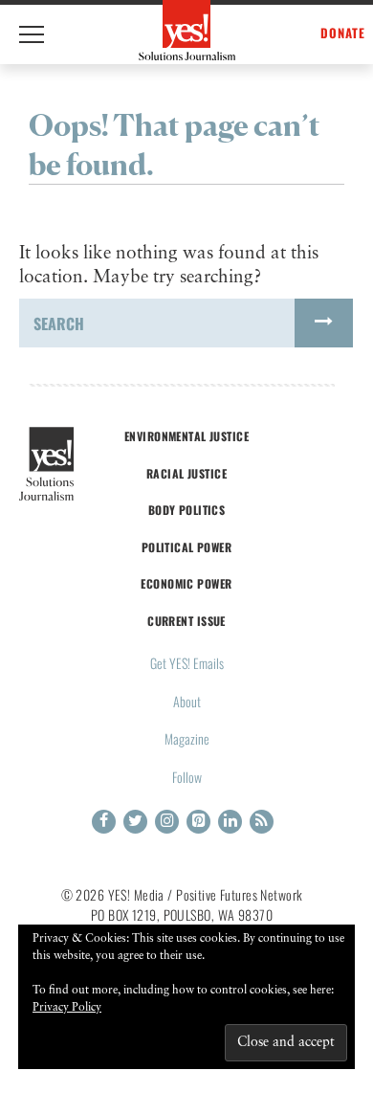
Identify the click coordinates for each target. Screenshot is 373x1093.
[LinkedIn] (230, 822)
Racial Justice (186, 473)
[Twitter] (135, 822)
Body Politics (187, 510)
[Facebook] (104, 822)
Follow (187, 777)
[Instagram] (167, 822)
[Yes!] (187, 30)
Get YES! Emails (187, 663)
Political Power (186, 547)
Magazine (187, 738)
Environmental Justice (186, 436)
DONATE (342, 33)
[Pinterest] (198, 822)
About (187, 701)
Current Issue (186, 621)
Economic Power (186, 583)
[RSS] (262, 822)
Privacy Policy (67, 1008)
